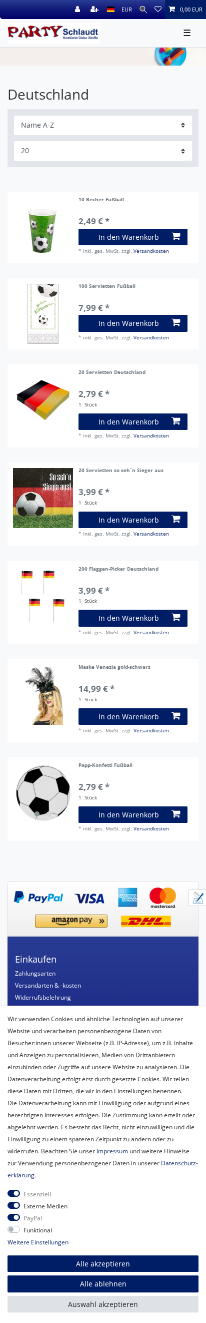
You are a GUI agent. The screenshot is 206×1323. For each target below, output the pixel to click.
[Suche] (143, 9)
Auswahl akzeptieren (103, 1304)
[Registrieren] (95, 9)
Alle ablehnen (103, 1283)
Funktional (38, 1230)
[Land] (111, 9)
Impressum (112, 1151)
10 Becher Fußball (101, 200)
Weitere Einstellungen (38, 1242)
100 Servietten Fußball (107, 286)
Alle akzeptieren (103, 1263)
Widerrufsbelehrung (43, 997)
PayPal (33, 1218)
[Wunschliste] (158, 9)
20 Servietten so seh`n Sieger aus (121, 471)
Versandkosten (151, 251)
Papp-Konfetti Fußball (105, 765)
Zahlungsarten (35, 973)
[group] (43, 793)
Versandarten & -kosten (48, 985)
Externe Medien (46, 1206)
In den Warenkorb (128, 237)
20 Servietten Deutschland (112, 372)
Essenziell (37, 1194)
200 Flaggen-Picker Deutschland (118, 569)
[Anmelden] (79, 9)
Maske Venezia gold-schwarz (114, 667)
